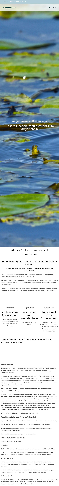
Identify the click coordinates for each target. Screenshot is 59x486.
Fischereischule (9, 7)
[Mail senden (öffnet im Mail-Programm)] (55, 2)
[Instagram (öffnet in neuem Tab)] (52, 2)
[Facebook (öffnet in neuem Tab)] (50, 2)
